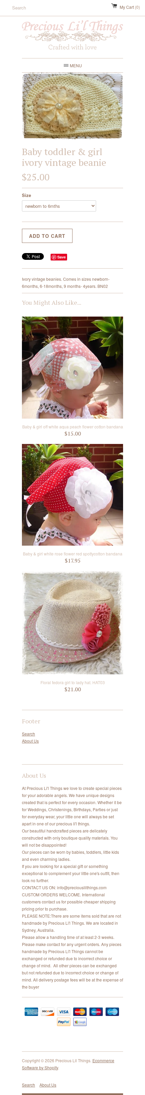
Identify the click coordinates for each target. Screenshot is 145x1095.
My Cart (130, 7)
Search (28, 734)
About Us (30, 741)
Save (61, 256)
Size (26, 195)
